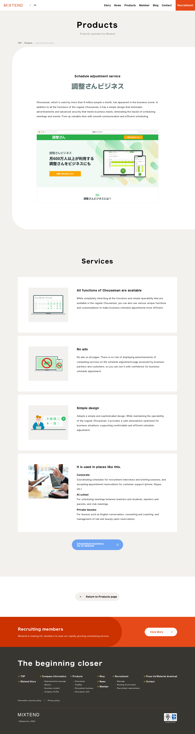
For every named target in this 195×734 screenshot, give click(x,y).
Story (107, 5)
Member (144, 5)
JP (30, 5)
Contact (167, 5)
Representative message (55, 681)
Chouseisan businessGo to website (90, 545)
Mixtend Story (28, 681)
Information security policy (29, 700)
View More (156, 632)
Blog (156, 5)
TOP (19, 43)
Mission (47, 684)
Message (121, 681)
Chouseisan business (84, 688)
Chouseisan (80, 681)
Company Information (54, 676)
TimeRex (78, 684)
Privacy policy (54, 700)
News (117, 5)
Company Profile (51, 692)
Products (130, 5)
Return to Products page (101, 597)
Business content (52, 688)
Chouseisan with (82, 692)
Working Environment (126, 684)
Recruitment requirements (128, 688)
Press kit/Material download (161, 676)
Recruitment (185, 5)
